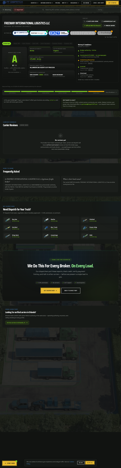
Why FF (64, 3)
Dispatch (34, 3)
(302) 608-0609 (98, 3)
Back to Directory (70, 290)
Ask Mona (86, 3)
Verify (100, 10)
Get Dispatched (49, 290)
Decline (81, 463)
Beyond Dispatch (46, 3)
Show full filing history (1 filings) (88, 80)
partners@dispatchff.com (89, 104)
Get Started (112, 3)
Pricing (57, 3)
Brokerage (6, 43)
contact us (52, 100)
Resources (74, 3)
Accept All (90, 463)
